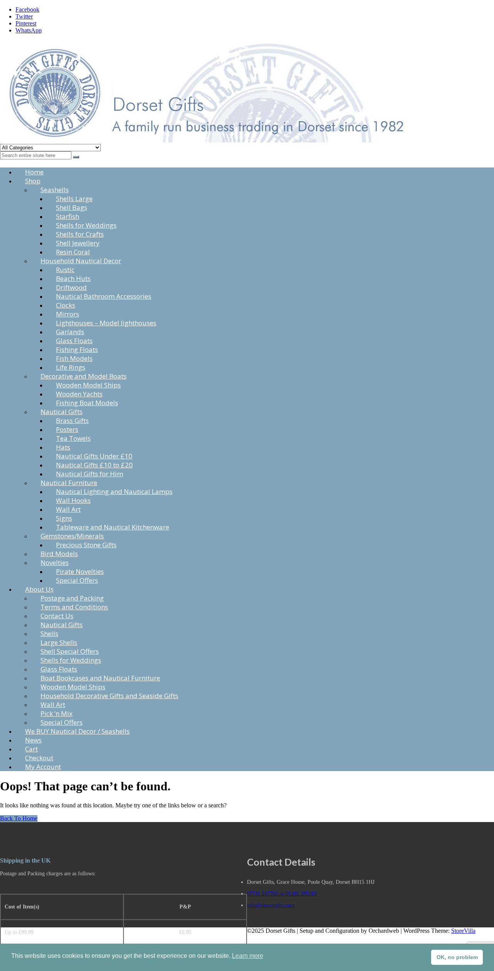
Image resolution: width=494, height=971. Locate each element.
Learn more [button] (247, 955)
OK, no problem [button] (457, 957)
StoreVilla (463, 930)
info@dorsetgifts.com (270, 905)
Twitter (24, 16)
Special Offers (77, 580)
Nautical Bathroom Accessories (103, 296)
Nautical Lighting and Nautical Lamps (114, 491)
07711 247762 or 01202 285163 (282, 894)
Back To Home (18, 818)
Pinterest (25, 23)
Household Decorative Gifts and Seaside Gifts (109, 695)
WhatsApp (28, 30)
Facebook (27, 9)
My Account (43, 766)
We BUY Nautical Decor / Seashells (77, 731)
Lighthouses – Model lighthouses (106, 322)
